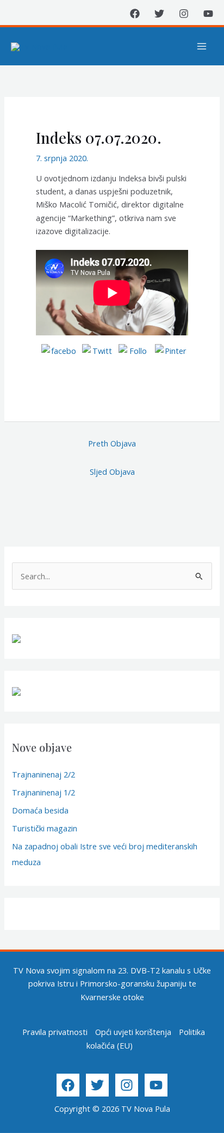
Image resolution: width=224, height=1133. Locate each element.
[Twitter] (159, 14)
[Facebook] (135, 14)
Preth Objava (112, 443)
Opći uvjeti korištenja (133, 1031)
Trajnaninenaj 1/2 (43, 792)
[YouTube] (208, 14)
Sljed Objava (112, 471)
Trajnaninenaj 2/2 (43, 774)
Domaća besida (40, 810)
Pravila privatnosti (55, 1031)
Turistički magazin (44, 828)
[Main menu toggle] (201, 46)
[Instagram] (184, 14)
